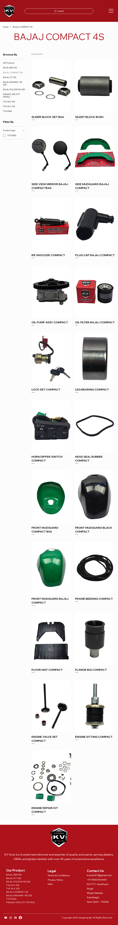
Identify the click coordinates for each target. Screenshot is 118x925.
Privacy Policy (55, 879)
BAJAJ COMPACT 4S (17, 892)
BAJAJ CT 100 (13, 878)
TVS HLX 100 (13, 888)
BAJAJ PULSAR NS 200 (18, 881)
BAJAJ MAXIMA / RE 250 (19, 895)
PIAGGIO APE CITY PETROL (20, 902)
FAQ (50, 884)
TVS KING (11, 898)
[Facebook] (20, 917)
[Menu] (111, 10)
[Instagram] (10, 917)
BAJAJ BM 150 (14, 874)
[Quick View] (51, 86)
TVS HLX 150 (12, 885)
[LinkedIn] (15, 917)
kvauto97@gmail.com (99, 875)
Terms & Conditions (59, 875)
